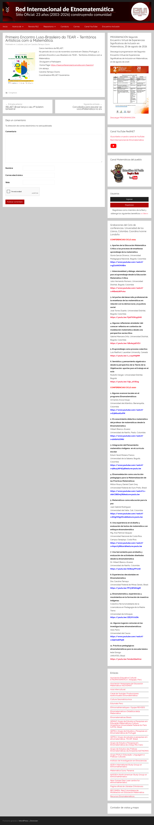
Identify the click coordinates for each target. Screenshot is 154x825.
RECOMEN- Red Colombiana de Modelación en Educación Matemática (127, 791)
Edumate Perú (116, 703)
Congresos (13, 93)
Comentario (10, 131)
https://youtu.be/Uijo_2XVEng (124, 382)
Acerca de (16, 26)
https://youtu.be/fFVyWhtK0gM (125, 588)
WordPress (23, 821)
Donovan (34, 821)
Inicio (5, 26)
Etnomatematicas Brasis (120, 717)
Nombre (9, 168)
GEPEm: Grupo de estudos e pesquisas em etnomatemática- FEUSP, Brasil (129, 738)
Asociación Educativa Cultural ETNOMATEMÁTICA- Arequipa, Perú (126, 679)
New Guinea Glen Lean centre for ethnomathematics (125, 781)
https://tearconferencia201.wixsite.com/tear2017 (72, 65)
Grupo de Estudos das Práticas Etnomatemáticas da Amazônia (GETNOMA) (129, 750)
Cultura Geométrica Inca (121, 699)
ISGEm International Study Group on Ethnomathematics (126, 766)
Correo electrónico (14, 175)
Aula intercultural (117, 689)
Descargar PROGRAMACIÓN (123, 117)
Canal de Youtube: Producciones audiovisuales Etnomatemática (124, 694)
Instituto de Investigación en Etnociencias (128, 760)
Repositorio (49, 26)
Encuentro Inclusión (111, 26)
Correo (77, 26)
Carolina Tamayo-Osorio (40, 44)
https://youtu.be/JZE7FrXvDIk (124, 617)
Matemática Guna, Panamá (122, 770)
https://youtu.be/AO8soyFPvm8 (125, 569)
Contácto (65, 26)
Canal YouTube (90, 26)
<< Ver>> (144, 213)
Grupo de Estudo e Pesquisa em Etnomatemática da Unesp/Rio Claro (126, 744)
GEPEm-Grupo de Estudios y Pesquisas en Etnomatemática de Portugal (128, 732)
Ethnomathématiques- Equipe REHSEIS (127, 707)
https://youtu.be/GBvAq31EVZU (125, 343)
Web (7, 182)
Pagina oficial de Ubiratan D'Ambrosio (126, 786)
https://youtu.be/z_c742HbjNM (125, 356)
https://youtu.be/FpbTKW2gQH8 (126, 317)
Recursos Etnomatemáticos (122, 796)
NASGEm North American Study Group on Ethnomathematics (128, 775)
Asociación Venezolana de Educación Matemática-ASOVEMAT (126, 684)
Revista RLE (33, 26)
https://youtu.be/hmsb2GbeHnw (125, 659)
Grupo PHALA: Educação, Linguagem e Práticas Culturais (127, 756)
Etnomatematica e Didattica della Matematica (125, 712)
